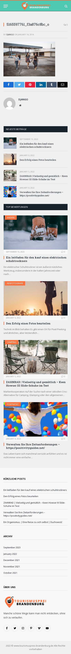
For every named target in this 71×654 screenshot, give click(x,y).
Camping (11, 342)
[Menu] (5, 6)
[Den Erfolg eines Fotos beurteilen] (10, 159)
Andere (11, 217)
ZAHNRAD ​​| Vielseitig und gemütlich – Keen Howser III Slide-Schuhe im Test (44, 177)
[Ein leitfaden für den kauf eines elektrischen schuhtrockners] (10, 143)
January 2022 (10, 553)
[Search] (66, 6)
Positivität (13, 404)
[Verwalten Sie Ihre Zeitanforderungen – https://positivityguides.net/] (10, 191)
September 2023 (12, 547)
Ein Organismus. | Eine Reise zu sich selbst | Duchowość (32, 522)
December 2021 (11, 560)
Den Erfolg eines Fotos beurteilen (38, 159)
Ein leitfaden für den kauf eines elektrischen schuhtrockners (37, 145)
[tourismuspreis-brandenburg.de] (35, 6)
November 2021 (11, 566)
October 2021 (10, 572)
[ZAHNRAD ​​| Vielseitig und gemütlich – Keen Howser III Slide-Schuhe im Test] (10, 175)
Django (10, 34)
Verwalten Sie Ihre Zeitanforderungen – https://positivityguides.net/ (41, 194)
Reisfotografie (15, 283)
